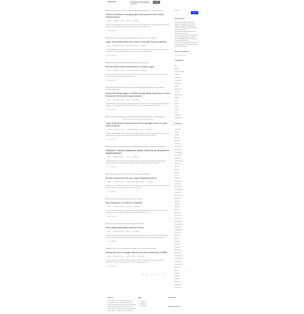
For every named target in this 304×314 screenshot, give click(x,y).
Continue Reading (112, 30)
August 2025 (177, 163)
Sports (176, 112)
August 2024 (177, 198)
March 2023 (177, 247)
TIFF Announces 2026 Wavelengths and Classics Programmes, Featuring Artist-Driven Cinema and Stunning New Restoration (186, 44)
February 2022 (178, 284)
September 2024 (178, 195)
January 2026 (178, 149)
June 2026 (177, 135)
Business (177, 69)
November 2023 (178, 224)
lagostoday (112, 1)
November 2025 (178, 155)
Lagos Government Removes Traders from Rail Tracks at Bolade (136, 41)
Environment (129, 45)
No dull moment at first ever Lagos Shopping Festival (131, 178)
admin (109, 20)
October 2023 (178, 227)
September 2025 (178, 161)
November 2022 (178, 258)
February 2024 (178, 215)
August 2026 (177, 129)
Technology (145, 1)
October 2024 (178, 192)
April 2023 (177, 244)
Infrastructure (137, 1)
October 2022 (178, 261)
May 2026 (177, 138)
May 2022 (177, 276)
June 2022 (177, 273)
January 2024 (178, 218)
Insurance (177, 92)
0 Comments (135, 20)
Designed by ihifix (173, 306)
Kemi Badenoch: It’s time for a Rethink (124, 202)
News (131, 1)
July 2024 (177, 201)
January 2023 (178, 252)
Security (177, 109)
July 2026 (177, 132)
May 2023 (177, 241)
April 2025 (177, 175)
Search (176, 10)
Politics (132, 2)
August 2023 (177, 232)
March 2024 (177, 212)
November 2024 (178, 189)
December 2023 (178, 221)
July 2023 (177, 235)
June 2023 (177, 238)
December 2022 (178, 255)
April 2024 (177, 209)
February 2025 (178, 181)
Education (177, 74)
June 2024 (177, 204)
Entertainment (130, 129)
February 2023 (178, 250)
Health (137, 129)
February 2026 (178, 146)
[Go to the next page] (167, 274)
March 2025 (177, 178)
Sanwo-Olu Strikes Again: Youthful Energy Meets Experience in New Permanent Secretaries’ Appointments (138, 94)
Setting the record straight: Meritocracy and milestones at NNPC (136, 252)
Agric (176, 66)
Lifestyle (137, 181)
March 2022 (177, 281)
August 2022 (177, 267)
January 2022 (178, 287)
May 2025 (177, 172)
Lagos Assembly (178, 94)
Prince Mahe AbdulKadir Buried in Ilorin (125, 227)
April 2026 (177, 140)
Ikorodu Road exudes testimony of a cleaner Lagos (130, 66)
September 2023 (178, 229)
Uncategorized (178, 117)
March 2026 (177, 143)
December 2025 (178, 152)
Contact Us (133, 4)
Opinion (128, 206)
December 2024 (178, 186)
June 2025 (177, 169)
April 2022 (177, 278)
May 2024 (177, 206)
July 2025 (177, 166)
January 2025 (178, 183)
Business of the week (141, 2)
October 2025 (178, 158)
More (148, 2)
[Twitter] (170, 302)
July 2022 (177, 270)
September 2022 (178, 264)
